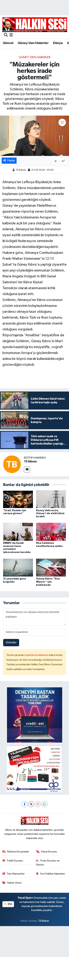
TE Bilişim (43, 920)
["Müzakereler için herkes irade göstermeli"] (34, 136)
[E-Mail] (27, 469)
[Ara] (6, 35)
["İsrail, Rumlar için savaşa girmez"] (18, 499)
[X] (31, 804)
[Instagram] (38, 804)
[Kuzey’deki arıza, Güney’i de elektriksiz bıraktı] (51, 499)
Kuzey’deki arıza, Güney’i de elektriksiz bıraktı (50, 513)
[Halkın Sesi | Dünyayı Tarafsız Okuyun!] (34, 24)
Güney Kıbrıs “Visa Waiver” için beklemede (48, 581)
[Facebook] (25, 804)
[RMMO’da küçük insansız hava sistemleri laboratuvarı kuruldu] (18, 531)
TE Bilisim (21, 170)
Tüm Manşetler (16, 873)
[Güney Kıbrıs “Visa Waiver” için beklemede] (51, 567)
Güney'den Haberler (33, 43)
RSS (9, 904)
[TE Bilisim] (12, 464)
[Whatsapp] (44, 804)
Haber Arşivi (14, 882)
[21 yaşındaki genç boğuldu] (18, 567)
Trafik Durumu (15, 860)
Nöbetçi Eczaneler (18, 851)
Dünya (58, 43)
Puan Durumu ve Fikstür (48, 862)
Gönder (11, 642)
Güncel (8, 43)
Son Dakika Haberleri (52, 873)
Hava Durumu (49, 851)
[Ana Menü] (11, 35)
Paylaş (11, 160)
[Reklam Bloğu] (34, 714)
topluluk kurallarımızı (36, 655)
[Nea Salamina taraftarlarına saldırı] (51, 531)
